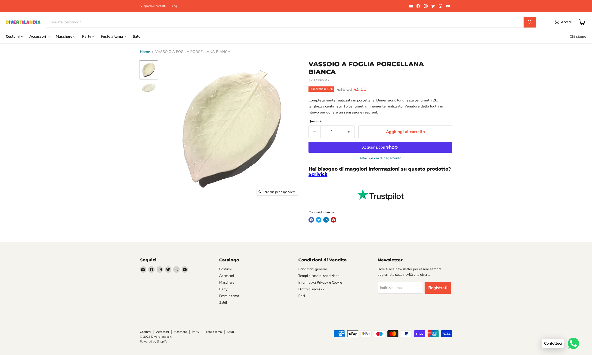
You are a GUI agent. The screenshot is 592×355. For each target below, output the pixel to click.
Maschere (64, 36)
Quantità (315, 121)
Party (87, 36)
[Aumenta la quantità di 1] (349, 131)
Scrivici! (317, 174)
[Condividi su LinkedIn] (326, 220)
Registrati (437, 288)
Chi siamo (578, 36)
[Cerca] (530, 22)
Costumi (13, 36)
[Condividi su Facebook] (311, 220)
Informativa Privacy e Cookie (320, 282)
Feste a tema (112, 36)
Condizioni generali (312, 269)
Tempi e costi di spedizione (318, 275)
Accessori (38, 36)
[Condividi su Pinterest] (333, 220)
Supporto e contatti (153, 6)
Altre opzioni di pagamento (380, 158)
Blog (174, 6)
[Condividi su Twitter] (318, 220)
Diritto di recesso (311, 289)
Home (145, 52)
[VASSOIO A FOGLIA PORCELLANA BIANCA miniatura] (148, 70)
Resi (301, 296)
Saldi (137, 36)
